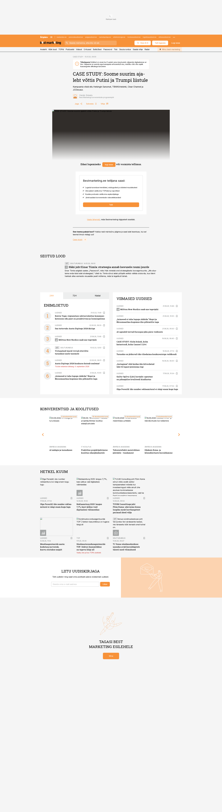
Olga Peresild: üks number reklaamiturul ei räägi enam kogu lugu (147, 389)
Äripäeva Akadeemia (57, 447)
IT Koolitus (86, 447)
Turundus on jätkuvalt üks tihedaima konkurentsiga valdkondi (147, 354)
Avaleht (43, 49)
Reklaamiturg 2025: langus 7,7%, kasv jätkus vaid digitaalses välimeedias (89, 507)
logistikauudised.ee (149, 37)
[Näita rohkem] (174, 37)
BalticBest (97, 49)
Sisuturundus (125, 49)
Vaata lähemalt (93, 219)
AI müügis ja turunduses (60, 450)
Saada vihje (138, 49)
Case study (77, 239)
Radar (147, 49)
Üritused (87, 49)
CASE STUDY (78, 57)
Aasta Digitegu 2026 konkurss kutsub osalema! (77, 363)
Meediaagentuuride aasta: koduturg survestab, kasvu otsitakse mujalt (52, 547)
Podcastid (70, 49)
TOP (78, 538)
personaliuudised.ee (76, 37)
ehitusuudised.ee (165, 37)
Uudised (58, 313)
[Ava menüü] (51, 37)
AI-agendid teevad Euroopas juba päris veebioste (140, 332)
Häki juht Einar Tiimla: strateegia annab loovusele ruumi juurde (109, 267)
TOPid (61, 49)
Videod (79, 49)
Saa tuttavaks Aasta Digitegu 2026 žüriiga (75, 328)
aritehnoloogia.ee (119, 37)
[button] (75, 584)
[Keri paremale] (179, 434)
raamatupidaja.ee (105, 37)
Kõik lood (53, 49)
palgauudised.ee (91, 37)
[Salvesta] (104, 312)
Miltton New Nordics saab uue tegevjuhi (78, 340)
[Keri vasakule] (43, 434)
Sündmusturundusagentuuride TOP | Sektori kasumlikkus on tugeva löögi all (91, 547)
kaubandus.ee (61, 37)
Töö (115, 49)
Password (107, 49)
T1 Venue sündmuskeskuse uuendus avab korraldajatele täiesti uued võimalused (126, 547)
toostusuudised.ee (134, 37)
